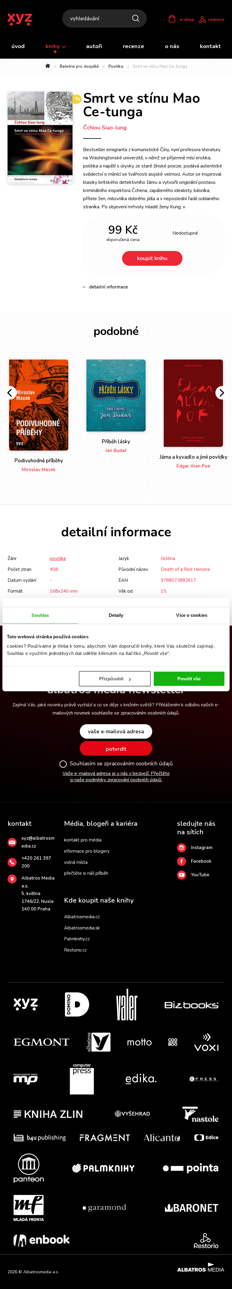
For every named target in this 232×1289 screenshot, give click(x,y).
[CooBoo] (172, 1042)
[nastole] (200, 1114)
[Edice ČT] (206, 1137)
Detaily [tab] (116, 615)
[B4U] (40, 1137)
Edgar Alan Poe (193, 466)
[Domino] (77, 1005)
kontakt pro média (83, 840)
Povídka (115, 66)
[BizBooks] (192, 1005)
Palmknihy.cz (77, 939)
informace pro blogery (87, 851)
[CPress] (203, 1079)
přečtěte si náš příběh (86, 873)
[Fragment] (105, 1137)
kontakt (210, 46)
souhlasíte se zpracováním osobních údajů (135, 713)
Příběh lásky (116, 441)
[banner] (24, 20)
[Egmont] (42, 1042)
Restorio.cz (75, 950)
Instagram (202, 848)
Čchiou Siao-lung (105, 128)
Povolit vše (189, 678)
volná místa (76, 862)
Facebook (201, 861)
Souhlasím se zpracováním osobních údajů (121, 763)
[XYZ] (26, 1005)
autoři (94, 46)
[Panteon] (29, 1168)
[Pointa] (190, 1168)
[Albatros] (98, 1042)
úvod (18, 46)
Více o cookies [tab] (191, 615)
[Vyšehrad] (132, 1114)
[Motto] (139, 1042)
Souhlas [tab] (40, 615)
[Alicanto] (162, 1137)
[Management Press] (26, 1079)
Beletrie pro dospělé (79, 66)
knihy (53, 46)
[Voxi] (206, 1042)
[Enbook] (42, 1240)
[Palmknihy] (103, 1168)
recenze (133, 46)
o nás (172, 46)
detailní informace (108, 287)
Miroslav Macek (39, 470)
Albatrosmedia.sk (82, 928)
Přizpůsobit (111, 678)
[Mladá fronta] (29, 1208)
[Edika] (141, 1079)
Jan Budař (116, 451)
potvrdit (116, 749)
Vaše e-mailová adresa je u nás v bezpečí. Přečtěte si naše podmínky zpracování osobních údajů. (116, 776)
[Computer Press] (82, 1079)
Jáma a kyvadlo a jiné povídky (193, 457)
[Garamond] (104, 1208)
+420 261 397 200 (36, 862)
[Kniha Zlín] (48, 1114)
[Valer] (126, 1005)
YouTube (200, 875)
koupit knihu (152, 258)
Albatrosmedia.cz (82, 917)
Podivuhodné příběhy (38, 460)
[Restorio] (206, 1240)
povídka (58, 558)
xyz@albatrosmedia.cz (38, 842)
